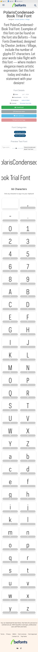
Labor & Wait (26, 100)
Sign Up (10, 1)
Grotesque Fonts (20, 132)
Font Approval (32, 634)
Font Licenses (22, 634)
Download (20, 107)
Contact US (15, 636)
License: (14, 103)
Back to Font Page (19, 120)
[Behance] (17, 648)
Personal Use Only (25, 103)
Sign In (3, 1)
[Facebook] (20, 648)
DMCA (14, 634)
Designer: (16, 100)
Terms (2, 634)
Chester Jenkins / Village (22, 19)
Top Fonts (24, 636)
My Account (19, 1)
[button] (35, 6)
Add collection (19, 116)
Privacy (8, 634)
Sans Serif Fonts (20, 135)
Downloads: (17, 97)
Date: (16, 94)
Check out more (20, 111)
